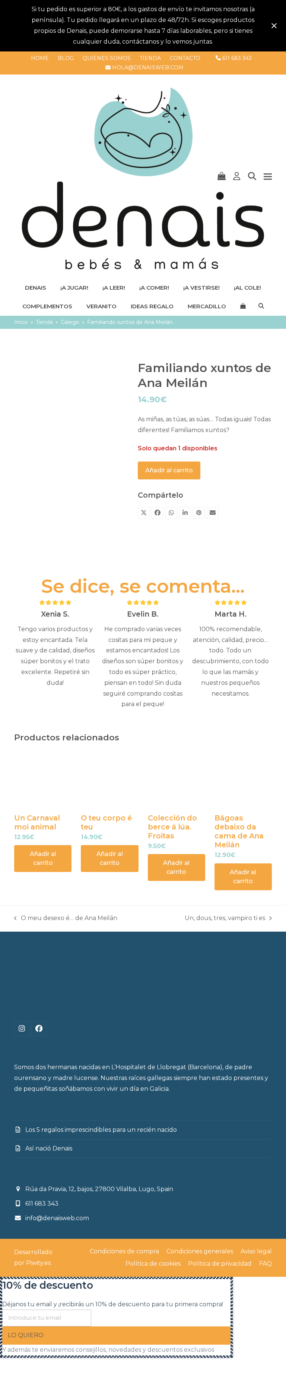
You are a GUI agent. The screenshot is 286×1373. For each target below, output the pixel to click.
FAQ (265, 1263)
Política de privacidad (220, 1263)
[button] (221, 176)
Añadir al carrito (169, 470)
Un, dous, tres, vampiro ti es (225, 919)
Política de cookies (153, 1263)
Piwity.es (38, 1262)
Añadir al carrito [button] (43, 858)
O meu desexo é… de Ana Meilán (65, 919)
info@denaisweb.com (57, 1218)
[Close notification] (274, 25)
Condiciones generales (199, 1251)
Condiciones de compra (124, 1251)
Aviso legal (256, 1251)
